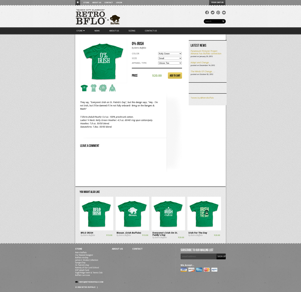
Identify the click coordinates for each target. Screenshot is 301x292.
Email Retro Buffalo (224, 12)
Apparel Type (139, 63)
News (97, 31)
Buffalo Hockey (81, 258)
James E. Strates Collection (86, 260)
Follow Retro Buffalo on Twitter (212, 12)
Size (134, 58)
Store (86, 3)
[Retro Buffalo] (122, 16)
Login (119, 3)
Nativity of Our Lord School (87, 268)
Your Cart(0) (217, 2)
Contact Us (151, 31)
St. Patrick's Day (82, 265)
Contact (108, 3)
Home (77, 3)
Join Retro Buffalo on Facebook (207, 12)
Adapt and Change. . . (201, 62)
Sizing (132, 31)
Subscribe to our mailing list (197, 250)
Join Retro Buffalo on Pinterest (218, 12)
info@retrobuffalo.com (91, 282)
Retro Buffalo (81, 252)
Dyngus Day (80, 263)
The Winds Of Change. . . (203, 71)
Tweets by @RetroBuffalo (202, 98)
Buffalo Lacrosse (82, 275)
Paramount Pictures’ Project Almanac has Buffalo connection (206, 52)
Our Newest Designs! (84, 255)
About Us (96, 3)
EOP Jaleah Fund (82, 270)
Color (135, 53)
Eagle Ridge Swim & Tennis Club (89, 273)
